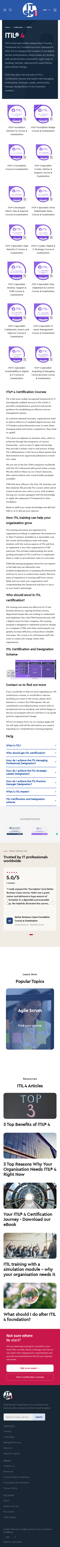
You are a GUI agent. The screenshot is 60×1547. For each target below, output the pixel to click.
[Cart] (55, 9)
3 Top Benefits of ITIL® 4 (26, 1124)
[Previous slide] (7, 901)
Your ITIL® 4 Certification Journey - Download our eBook (27, 1219)
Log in (6, 1500)
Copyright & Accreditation (16, 1482)
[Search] (10, 10)
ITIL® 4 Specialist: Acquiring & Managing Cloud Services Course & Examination (43, 373)
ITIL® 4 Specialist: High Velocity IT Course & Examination (16, 249)
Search (39, 1417)
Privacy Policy (10, 1488)
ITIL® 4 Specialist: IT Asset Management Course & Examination (43, 329)
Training (7, 1431)
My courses (8, 1511)
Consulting (8, 1437)
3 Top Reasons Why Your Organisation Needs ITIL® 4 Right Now (29, 1169)
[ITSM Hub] (7, 1395)
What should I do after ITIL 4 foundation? (29, 1316)
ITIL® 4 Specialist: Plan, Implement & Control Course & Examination (43, 288)
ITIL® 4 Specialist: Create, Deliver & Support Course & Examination (43, 170)
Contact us (8, 1466)
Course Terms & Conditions (16, 1477)
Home (7, 27)
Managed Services (12, 1442)
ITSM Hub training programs (19, 563)
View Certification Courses (30, 1377)
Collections (18, 27)
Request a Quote (11, 1453)
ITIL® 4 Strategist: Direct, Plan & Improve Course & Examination (16, 211)
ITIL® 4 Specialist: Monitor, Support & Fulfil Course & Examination (16, 289)
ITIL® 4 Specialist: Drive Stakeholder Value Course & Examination (43, 211)
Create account (11, 1506)
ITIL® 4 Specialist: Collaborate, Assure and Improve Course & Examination (17, 331)
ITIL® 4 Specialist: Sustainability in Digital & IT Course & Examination (17, 373)
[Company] (19, 831)
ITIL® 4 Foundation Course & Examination (16, 167)
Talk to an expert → (30, 1368)
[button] (31, 745)
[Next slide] (52, 901)
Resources (8, 1471)
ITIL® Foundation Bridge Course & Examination (43, 129)
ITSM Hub (14, 1529)
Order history (9, 1517)
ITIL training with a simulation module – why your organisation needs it (29, 1269)
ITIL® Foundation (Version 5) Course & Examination (16, 131)
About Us (7, 1448)
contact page (43, 721)
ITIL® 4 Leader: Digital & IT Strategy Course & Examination (43, 249)
